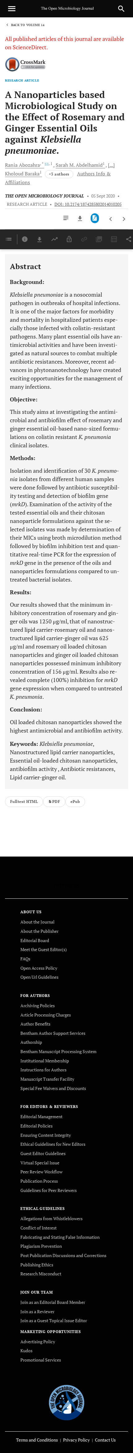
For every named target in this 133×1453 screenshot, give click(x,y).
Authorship (31, 1042)
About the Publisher (39, 931)
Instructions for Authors (43, 1070)
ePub (75, 801)
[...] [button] (111, 165)
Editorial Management (41, 1116)
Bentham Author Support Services (52, 1033)
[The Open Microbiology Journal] (66, 1401)
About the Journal (37, 922)
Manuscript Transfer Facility (47, 1079)
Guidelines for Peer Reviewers (48, 1190)
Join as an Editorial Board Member (52, 1302)
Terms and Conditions (37, 1440)
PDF (56, 801)
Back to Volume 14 (28, 25)
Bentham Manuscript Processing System (58, 1051)
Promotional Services (40, 1360)
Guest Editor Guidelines (43, 1153)
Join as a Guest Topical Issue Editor (53, 1320)
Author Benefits (35, 1024)
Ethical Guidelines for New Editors (52, 1144)
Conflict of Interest (38, 1228)
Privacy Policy (76, 1440)
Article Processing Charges (45, 1015)
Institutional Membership (44, 1061)
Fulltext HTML (24, 801)
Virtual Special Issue (39, 1163)
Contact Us (105, 1440)
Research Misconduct (40, 1274)
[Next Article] (124, 219)
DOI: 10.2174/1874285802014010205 (88, 204)
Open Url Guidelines (39, 977)
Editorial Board (34, 940)
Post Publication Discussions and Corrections (63, 1255)
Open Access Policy (38, 968)
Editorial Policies (36, 1126)
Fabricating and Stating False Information (60, 1237)
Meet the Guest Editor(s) (43, 949)
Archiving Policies (37, 1005)
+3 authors (59, 174)
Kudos (26, 1350)
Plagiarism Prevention (41, 1246)
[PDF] (95, 218)
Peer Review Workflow (41, 1172)
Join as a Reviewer (37, 1311)
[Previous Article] (111, 219)
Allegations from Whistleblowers (51, 1218)
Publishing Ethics (36, 1265)
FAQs (25, 959)
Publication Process (39, 1181)
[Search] (121, 9)
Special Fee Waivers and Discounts (53, 1088)
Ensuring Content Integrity (45, 1135)
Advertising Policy (37, 1341)
